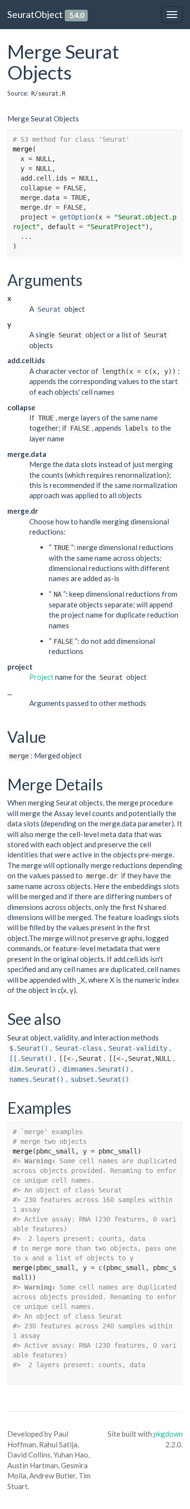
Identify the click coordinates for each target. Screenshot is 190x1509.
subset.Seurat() (100, 1079)
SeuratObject (35, 14)
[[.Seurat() (30, 1058)
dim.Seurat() (32, 1069)
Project (41, 676)
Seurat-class (78, 1048)
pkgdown (168, 1433)
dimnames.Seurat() (96, 1069)
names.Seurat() (36, 1079)
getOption (77, 217)
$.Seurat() (28, 1048)
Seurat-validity (138, 1048)
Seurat (49, 309)
